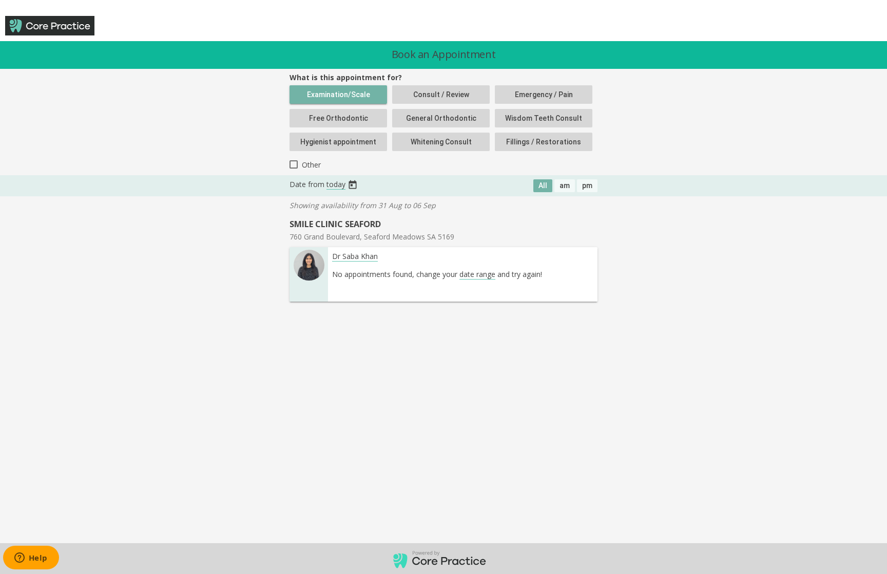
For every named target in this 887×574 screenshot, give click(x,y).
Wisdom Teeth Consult (543, 118)
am (565, 185)
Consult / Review (441, 94)
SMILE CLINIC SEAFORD (335, 224)
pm (587, 185)
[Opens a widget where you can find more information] (31, 558)
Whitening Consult (441, 142)
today (335, 184)
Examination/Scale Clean (338, 97)
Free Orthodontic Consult (338, 120)
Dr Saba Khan (355, 256)
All (542, 185)
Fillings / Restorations (543, 142)
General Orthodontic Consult (441, 120)
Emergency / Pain (544, 94)
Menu (864, 26)
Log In (828, 26)
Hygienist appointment (338, 142)
